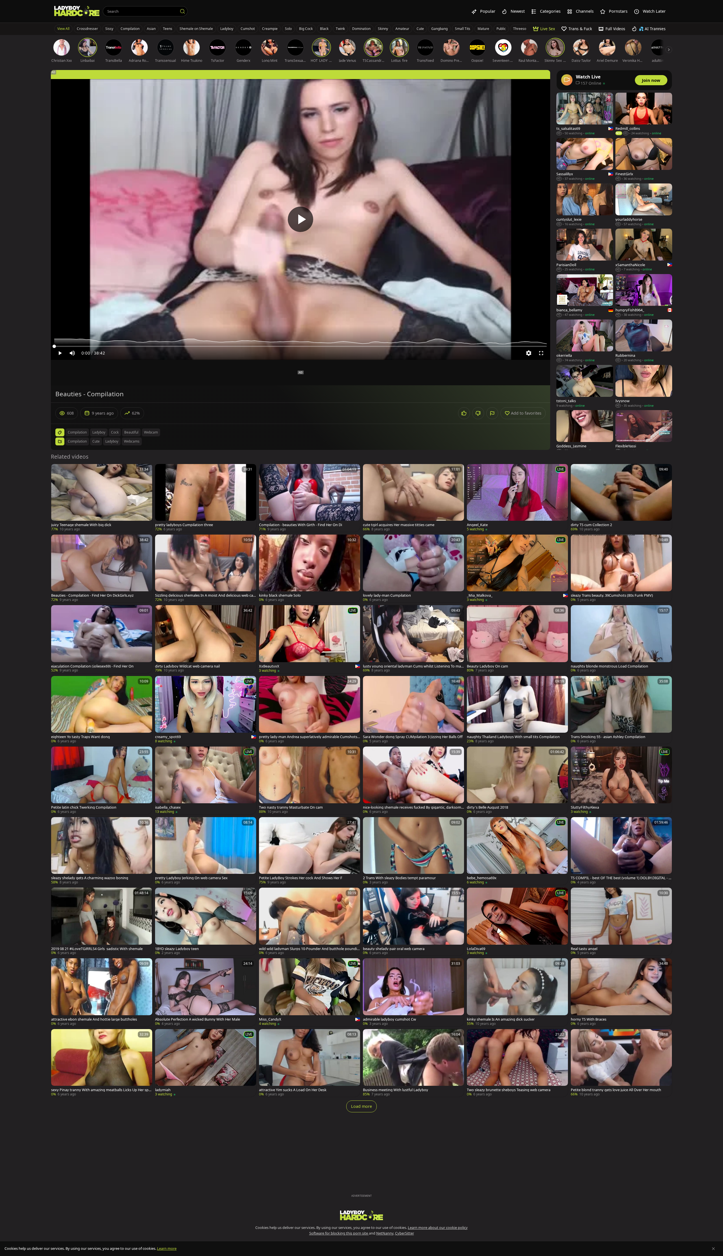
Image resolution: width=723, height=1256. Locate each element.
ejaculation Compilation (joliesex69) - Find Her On (92, 666)
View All (63, 28)
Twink (340, 28)
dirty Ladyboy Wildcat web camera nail (187, 666)
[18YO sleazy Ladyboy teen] (205, 921)
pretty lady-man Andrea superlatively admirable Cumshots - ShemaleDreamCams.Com (309, 737)
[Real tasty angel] (621, 921)
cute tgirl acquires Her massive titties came (398, 525)
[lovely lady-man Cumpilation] (413, 568)
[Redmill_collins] (643, 114)
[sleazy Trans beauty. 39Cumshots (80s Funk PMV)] (621, 568)
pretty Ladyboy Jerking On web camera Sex (191, 878)
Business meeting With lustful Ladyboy (395, 1090)
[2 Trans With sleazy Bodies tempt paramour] (413, 851)
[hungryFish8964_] (643, 295)
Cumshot (248, 28)
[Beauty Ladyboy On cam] (517, 639)
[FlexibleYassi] (643, 431)
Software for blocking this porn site (339, 1233)
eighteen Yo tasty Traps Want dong (80, 737)
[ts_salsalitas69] (584, 114)
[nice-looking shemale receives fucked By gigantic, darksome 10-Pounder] (413, 780)
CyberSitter (404, 1233)
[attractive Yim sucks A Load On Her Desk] (309, 1063)
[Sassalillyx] (584, 159)
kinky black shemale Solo (280, 595)
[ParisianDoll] (584, 250)
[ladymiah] (205, 1063)
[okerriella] (584, 341)
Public (501, 28)
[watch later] (57, 470)
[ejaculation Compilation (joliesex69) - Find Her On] (101, 639)
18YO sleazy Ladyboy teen (177, 949)
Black (324, 28)
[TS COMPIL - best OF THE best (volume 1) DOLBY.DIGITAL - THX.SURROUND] (621, 851)
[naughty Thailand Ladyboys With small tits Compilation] (517, 710)
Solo (288, 28)
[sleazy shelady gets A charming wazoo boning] (101, 851)
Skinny (383, 28)
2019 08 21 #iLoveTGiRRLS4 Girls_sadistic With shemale (97, 949)
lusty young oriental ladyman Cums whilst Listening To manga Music (413, 666)
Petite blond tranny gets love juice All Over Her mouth (616, 1090)
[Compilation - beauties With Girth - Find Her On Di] (309, 498)
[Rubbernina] (643, 341)
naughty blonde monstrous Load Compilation (609, 666)
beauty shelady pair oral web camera (393, 949)
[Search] (182, 11)
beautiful (131, 432)
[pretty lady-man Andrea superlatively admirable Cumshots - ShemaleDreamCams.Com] (309, 710)
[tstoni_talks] (584, 386)
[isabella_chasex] (205, 780)
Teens (167, 28)
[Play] (300, 219)
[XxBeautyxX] (309, 639)
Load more (361, 1106)
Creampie (270, 28)
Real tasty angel (584, 949)
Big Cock (306, 28)
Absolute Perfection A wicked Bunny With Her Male (197, 1019)
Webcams (132, 441)
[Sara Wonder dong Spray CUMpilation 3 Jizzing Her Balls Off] (413, 710)
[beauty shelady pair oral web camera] (413, 921)
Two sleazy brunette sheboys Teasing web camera (508, 1090)
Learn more (167, 1248)
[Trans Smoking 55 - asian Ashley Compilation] (621, 710)
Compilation (130, 28)
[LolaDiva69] (517, 921)
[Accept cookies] (713, 1249)
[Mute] (72, 353)
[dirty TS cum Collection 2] (621, 498)
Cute (420, 28)
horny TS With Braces (588, 1019)
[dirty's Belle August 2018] (517, 780)
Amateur (402, 28)
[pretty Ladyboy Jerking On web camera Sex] (205, 851)
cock (115, 432)
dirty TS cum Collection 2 (591, 525)
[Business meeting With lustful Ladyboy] (413, 1063)
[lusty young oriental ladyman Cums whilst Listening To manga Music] (413, 639)
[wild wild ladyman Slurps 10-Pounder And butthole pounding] (309, 921)
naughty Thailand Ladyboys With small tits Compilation (513, 737)
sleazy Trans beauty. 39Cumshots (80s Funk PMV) (612, 595)
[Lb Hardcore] (76, 11)
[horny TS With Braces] (621, 992)
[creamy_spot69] (205, 710)
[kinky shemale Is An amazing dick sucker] (517, 992)
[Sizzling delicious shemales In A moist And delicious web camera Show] (205, 568)
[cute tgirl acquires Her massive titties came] (413, 498)
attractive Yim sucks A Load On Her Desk (292, 1090)
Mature (483, 28)
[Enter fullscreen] (541, 353)
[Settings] (528, 353)
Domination (361, 28)
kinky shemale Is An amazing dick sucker (501, 1019)
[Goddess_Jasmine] (584, 431)
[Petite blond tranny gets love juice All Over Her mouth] (621, 1063)
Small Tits (462, 28)
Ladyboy (226, 28)
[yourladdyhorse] (643, 205)
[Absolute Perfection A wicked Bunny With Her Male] (205, 992)
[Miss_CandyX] (309, 992)
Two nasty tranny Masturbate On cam (291, 807)
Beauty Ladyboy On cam (487, 666)
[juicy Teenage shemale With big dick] (101, 498)
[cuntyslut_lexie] (584, 205)
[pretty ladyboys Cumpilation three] (205, 498)
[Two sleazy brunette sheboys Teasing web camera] (517, 1063)
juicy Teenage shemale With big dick (81, 525)
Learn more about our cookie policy (438, 1227)
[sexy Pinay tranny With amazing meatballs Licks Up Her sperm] (101, 1063)
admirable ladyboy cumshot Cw (389, 1019)
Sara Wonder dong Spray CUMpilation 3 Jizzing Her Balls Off (413, 737)
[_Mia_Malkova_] (517, 568)
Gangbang (439, 28)
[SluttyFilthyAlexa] (621, 780)
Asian (151, 28)
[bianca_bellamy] (584, 295)
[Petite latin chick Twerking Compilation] (101, 780)
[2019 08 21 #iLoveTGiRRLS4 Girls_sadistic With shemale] (101, 921)
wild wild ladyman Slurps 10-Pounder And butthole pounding (309, 949)
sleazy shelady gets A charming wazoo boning (89, 878)
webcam (151, 432)
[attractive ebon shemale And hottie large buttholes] (101, 992)
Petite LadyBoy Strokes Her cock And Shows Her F (300, 878)
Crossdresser (87, 28)
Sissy (109, 28)
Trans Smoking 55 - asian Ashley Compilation (608, 737)
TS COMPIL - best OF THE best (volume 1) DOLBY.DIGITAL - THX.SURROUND (620, 878)
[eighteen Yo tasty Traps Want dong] (101, 710)
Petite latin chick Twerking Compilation (83, 807)
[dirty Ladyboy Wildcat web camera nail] (205, 639)
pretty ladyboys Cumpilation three (184, 525)
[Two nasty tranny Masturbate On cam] (309, 780)
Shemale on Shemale (196, 28)
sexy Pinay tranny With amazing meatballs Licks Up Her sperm (101, 1090)
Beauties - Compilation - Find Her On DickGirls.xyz (92, 595)
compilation (77, 432)
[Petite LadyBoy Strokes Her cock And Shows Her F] (309, 851)
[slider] (300, 346)
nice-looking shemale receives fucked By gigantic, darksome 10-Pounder (413, 807)
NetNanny (384, 1233)
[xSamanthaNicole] (643, 250)
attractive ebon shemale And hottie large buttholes (94, 1019)
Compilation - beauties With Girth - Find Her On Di (300, 525)
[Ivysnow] (643, 386)
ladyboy (98, 432)
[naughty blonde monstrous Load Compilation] (621, 639)
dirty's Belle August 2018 (487, 807)
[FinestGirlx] (643, 159)
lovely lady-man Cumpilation (387, 595)
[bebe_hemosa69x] (517, 851)
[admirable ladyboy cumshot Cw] (413, 992)
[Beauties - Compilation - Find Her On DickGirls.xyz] (101, 568)
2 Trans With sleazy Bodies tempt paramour (399, 878)
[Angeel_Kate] (517, 498)
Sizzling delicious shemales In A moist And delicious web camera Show (204, 595)
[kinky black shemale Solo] (309, 568)
